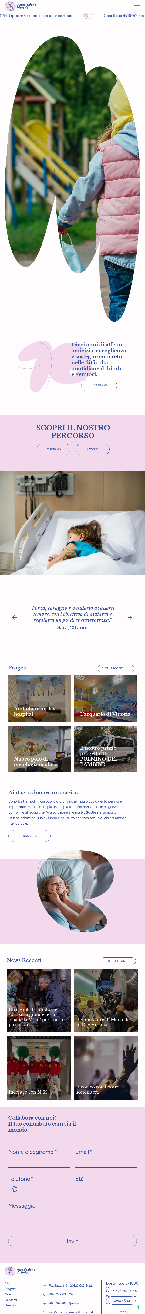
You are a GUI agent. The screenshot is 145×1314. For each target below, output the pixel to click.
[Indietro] (14, 617)
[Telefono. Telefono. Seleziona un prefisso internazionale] (17, 1189)
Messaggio (21, 1205)
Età (79, 1178)
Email (84, 1151)
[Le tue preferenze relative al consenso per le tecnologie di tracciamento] (138, 1307)
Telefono (21, 1178)
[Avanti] (129, 617)
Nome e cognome (32, 1151)
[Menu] (137, 6)
